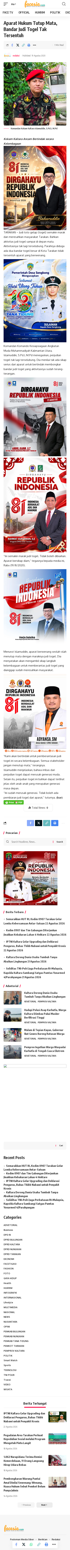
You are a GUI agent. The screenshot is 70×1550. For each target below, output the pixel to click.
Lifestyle (8, 1302)
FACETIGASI (10, 1264)
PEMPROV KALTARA (47, 1001)
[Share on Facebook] (12, 45)
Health (7, 1283)
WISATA (8, 1389)
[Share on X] (17, 45)
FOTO (7, 1273)
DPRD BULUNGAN (13, 1239)
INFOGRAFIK (10, 1292)
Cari (61, 1145)
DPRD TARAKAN (12, 1254)
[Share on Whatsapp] (31, 1544)
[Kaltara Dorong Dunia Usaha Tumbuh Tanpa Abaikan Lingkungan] (13, 997)
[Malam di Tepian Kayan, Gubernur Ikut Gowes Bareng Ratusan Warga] (13, 1035)
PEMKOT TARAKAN (14, 1346)
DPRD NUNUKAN (12, 1249)
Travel (7, 1379)
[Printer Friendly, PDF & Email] (14, 802)
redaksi (16, 55)
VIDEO (7, 1384)
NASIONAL (9, 1312)
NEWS (7, 1317)
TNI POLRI (9, 1375)
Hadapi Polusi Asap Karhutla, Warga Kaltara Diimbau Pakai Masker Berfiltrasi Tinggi (45, 1013)
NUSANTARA (10, 1321)
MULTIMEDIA (10, 1307)
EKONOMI (9, 1259)
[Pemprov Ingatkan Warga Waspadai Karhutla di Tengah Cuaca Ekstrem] (13, 1052)
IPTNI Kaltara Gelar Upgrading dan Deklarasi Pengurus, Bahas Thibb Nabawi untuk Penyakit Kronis (31, 1184)
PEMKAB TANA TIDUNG (16, 1341)
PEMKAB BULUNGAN (14, 1331)
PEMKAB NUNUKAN (14, 1336)
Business (8, 1230)
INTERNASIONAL (12, 1297)
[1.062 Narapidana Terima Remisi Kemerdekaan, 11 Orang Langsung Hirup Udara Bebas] (57, 1460)
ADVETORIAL (30, 1001)
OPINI (7, 1326)
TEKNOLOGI (10, 1370)
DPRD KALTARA (12, 1244)
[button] (7, 4)
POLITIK (8, 1355)
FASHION (8, 1268)
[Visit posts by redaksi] (7, 56)
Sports (7, 1365)
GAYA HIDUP (10, 1278)
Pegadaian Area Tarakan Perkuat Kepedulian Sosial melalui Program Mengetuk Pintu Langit (24, 1439)
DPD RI (7, 1235)
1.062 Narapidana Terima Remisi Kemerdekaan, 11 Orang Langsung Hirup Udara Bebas (24, 1460)
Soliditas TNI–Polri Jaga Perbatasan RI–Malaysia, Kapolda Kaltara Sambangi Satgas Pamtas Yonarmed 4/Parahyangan (34, 973)
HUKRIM (8, 1288)
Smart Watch (10, 1360)
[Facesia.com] (35, 4)
